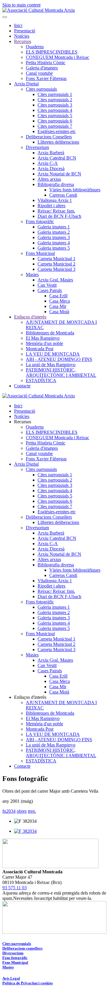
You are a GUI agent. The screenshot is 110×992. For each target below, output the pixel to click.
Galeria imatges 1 (54, 226)
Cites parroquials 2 (55, 99)
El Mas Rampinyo (43, 338)
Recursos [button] (22, 421)
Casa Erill (58, 295)
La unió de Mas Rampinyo (50, 364)
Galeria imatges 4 (54, 242)
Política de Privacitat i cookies (27, 983)
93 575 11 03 (14, 887)
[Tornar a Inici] (38, 10)
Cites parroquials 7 (55, 126)
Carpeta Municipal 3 (56, 269)
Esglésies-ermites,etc (57, 131)
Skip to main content (21, 4)
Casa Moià (59, 311)
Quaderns (35, 46)
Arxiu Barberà (51, 152)
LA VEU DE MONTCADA (53, 353)
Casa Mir (57, 306)
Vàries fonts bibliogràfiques (74, 189)
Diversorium (37, 147)
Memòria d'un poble (44, 343)
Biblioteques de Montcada (50, 332)
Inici (18, 25)
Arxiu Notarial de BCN (59, 173)
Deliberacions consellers (22, 948)
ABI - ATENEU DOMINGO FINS (59, 359)
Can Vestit (47, 285)
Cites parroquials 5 (55, 115)
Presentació (24, 30)
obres (22, 811)
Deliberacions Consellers (49, 136)
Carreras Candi (63, 195)
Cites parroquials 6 (55, 120)
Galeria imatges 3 (54, 237)
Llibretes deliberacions (58, 142)
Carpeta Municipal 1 (56, 258)
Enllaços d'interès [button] (30, 697)
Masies (32, 274)
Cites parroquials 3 (55, 104)
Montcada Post (39, 348)
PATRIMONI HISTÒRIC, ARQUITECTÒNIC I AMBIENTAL (61, 372)
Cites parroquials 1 (55, 94)
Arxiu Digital (26, 83)
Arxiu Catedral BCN (57, 157)
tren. (32, 811)
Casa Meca (59, 300)
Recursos (22, 41)
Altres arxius (49, 179)
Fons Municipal (40, 253)
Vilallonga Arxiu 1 (55, 200)
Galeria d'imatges (42, 67)
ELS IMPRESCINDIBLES (51, 51)
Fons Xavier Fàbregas (46, 78)
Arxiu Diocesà (51, 168)
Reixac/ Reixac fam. (56, 210)
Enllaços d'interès (30, 316)
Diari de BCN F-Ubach (59, 216)
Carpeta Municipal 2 (56, 263)
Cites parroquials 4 (55, 110)
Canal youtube (39, 73)
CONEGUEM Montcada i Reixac (57, 57)
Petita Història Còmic (45, 62)
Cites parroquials (41, 89)
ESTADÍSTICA (41, 380)
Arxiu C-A (48, 163)
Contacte (22, 385)
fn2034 (9, 811)
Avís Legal (11, 978)
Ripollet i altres (51, 205)
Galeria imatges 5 (54, 248)
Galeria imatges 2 (54, 232)
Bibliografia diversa (56, 184)
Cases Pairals (50, 290)
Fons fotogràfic (40, 221)
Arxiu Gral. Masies (55, 279)
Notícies (21, 36)
